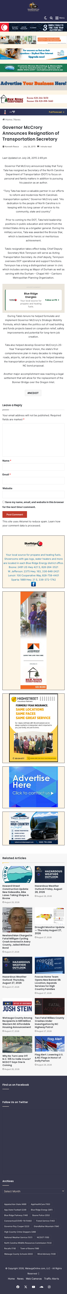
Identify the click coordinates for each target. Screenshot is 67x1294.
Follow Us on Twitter (15, 1102)
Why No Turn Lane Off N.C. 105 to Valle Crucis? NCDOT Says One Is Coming (16, 1060)
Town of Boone (29, 1248)
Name (6, 460)
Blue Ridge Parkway (16, 1215)
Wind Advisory (46, 1254)
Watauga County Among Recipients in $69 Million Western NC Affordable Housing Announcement (17, 1022)
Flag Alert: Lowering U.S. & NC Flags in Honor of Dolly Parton (49, 1057)
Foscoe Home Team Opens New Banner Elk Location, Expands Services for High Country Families (48, 983)
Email (6, 474)
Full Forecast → (56, 112)
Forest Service (45, 1221)
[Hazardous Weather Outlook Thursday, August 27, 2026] (17, 965)
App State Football (15, 1210)
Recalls (10, 1248)
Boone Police (41, 1215)
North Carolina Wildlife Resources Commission (28, 1243)
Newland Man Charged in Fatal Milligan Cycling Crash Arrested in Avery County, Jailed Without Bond (17, 941)
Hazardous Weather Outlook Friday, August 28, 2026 (48, 889)
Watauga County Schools (18, 1254)
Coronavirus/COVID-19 (18, 1221)
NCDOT (34, 393)
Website (7, 488)
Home (8, 119)
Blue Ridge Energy (42, 1210)
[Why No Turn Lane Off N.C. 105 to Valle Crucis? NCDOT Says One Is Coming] (17, 1044)
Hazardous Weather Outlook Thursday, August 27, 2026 (14, 980)
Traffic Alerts (51, 1278)
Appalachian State (15, 1204)
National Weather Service (18, 1237)
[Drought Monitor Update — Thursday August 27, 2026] (50, 915)
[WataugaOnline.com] (33, 7)
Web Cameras (34, 1278)
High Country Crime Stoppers (20, 1232)
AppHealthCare (40, 1204)
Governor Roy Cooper (16, 1226)
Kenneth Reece (12, 146)
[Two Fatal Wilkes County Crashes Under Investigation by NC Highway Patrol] (50, 1006)
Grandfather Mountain (46, 1226)
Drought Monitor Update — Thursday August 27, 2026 (50, 930)
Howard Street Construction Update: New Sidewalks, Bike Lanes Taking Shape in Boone (15, 892)
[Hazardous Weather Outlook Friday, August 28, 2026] (50, 874)
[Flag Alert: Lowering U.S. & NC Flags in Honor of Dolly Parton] (50, 1044)
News (17, 119)
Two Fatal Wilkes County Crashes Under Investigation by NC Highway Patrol (49, 1022)
